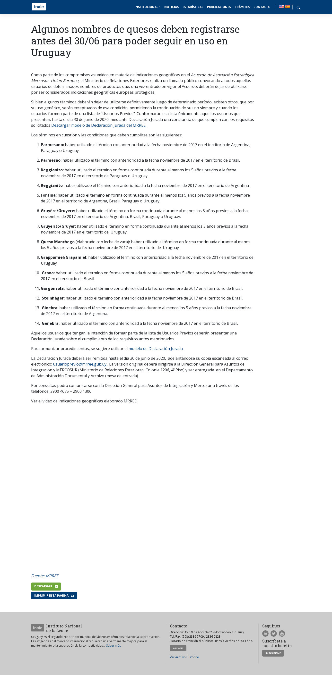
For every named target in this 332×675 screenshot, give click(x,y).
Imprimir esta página (51, 595)
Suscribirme (273, 653)
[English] (281, 6)
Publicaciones (219, 7)
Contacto (262, 7)
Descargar (43, 586)
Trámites (242, 7)
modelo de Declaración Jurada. (156, 348)
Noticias (171, 7)
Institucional (146, 7)
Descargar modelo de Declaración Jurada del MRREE (98, 125)
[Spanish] (287, 6)
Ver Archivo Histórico (184, 657)
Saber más (113, 645)
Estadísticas (193, 7)
